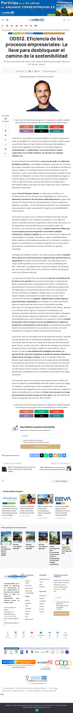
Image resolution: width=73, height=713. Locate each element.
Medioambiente (16, 33)
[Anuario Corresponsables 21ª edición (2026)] (6, 538)
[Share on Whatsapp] (46, 455)
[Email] (5, 139)
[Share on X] (29, 71)
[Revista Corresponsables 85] (17, 537)
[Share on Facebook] (26, 71)
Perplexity (56, 131)
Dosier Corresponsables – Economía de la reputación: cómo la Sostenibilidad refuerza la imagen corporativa (55, 555)
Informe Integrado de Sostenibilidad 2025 (41, 691)
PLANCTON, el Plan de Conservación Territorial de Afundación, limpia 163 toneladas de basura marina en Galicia (9, 510)
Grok (41, 131)
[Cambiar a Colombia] (16, 26)
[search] (64, 20)
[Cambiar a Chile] (12, 26)
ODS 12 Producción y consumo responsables (54, 33)
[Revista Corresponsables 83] (30, 537)
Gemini (26, 131)
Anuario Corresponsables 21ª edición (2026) (6, 551)
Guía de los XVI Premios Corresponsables (66, 550)
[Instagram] (23, 635)
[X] (15, 635)
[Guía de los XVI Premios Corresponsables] (67, 538)
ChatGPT (41, 127)
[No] (71, 708)
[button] (32, 71)
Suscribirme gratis (40, 447)
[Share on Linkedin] (5, 135)
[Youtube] (32, 635)
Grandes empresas (37, 33)
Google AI (56, 127)
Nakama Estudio (41, 688)
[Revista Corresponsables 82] (43, 537)
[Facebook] (7, 635)
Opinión (10, 33)
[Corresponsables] (36, 20)
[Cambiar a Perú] (31, 26)
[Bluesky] (57, 635)
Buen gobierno (28, 33)
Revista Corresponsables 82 (43, 546)
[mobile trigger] (3, 19)
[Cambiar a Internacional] (35, 26)
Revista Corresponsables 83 (30, 546)
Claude (26, 127)
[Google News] (41, 635)
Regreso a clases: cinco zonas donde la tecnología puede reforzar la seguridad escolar (44, 510)
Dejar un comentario (61, 481)
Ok (37, 710)
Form (2, 694)
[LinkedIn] (49, 635)
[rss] (65, 635)
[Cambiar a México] (26, 26)
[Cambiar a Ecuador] (21, 26)
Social (22, 33)
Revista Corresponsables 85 (17, 546)
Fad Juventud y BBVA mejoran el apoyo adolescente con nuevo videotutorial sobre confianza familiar (62, 510)
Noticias (5, 503)
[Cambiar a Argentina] (2, 26)
